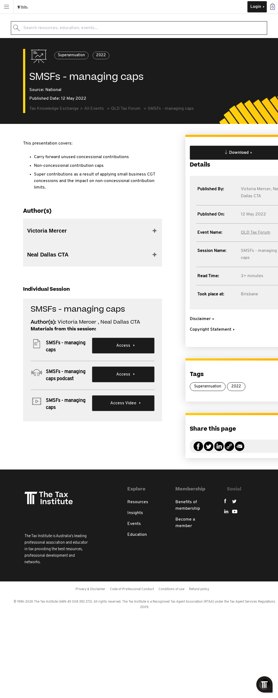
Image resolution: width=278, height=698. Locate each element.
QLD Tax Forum (255, 232)
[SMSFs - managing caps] (229, 449)
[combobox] (139, 28)
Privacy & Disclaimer (90, 589)
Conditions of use (171, 589)
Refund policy (199, 589)
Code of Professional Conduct (132, 589)
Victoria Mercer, (256, 189)
